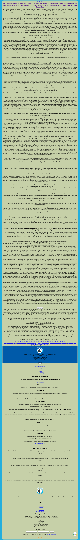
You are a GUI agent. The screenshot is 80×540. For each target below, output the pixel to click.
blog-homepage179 (71, 343)
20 (49, 341)
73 (24, 341)
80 (38, 341)
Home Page (40, 1)
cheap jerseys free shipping (10, 343)
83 (45, 341)
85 (50, 341)
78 (35, 341)
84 (47, 341)
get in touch (41, 374)
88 (55, 341)
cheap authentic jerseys (32, 343)
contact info (41, 510)
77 (33, 341)
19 (40, 341)
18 (31, 341)
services (41, 371)
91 (64, 341)
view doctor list (40, 382)
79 (36, 341)
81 (41, 341)
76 (29, 341)
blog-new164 (63, 343)
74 (26, 341)
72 (22, 341)
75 (27, 341)
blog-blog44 (33, 344)
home (41, 368)
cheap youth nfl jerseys (43, 343)
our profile (41, 506)
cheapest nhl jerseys (21, 343)
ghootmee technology (52, 534)
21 (57, 341)
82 (43, 341)
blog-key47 (40, 344)
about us (41, 370)
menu (40, 363)
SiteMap (20, 341)
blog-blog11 (46, 344)
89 (60, 341)
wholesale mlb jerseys (55, 343)
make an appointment (40, 366)
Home (16, 341)
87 (54, 341)
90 (62, 341)
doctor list (41, 372)
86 (52, 341)
